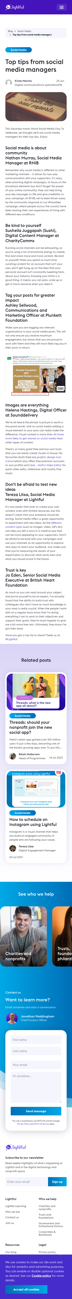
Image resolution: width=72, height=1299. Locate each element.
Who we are (12, 1211)
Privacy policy (47, 1252)
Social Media (24, 31)
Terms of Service (41, 1124)
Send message (36, 1111)
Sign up (57, 1182)
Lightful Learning (15, 1206)
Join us (9, 1223)
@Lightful (11, 639)
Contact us (12, 1217)
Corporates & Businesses (47, 1233)
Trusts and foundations (46, 1216)
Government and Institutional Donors (51, 1225)
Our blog (10, 1252)
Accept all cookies (26, 1289)
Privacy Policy (23, 1124)
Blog (10, 31)
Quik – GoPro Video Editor (45, 465)
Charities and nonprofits (47, 1207)
